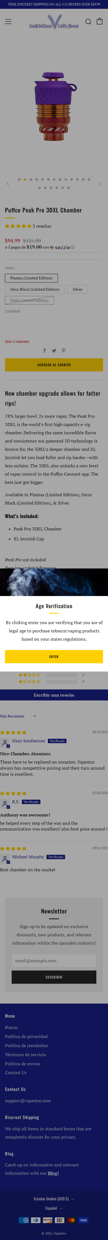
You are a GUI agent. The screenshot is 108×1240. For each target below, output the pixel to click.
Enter (54, 656)
